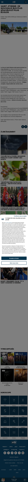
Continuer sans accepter (20, 216)
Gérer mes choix (14, 263)
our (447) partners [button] (8, 222)
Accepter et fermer (14, 258)
